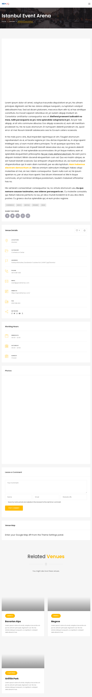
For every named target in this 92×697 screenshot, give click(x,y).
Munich (10, 616)
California (11, 673)
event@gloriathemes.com (20, 283)
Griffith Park (12, 678)
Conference (10, 205)
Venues (12, 21)
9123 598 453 (15, 303)
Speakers (35, 205)
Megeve (55, 621)
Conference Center (17, 252)
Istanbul (14, 242)
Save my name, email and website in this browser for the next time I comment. (34, 502)
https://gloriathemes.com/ (20, 293)
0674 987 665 (16, 273)
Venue (43, 205)
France (55, 616)
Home (4, 21)
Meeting (27, 205)
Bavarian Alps (13, 621)
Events (19, 205)
